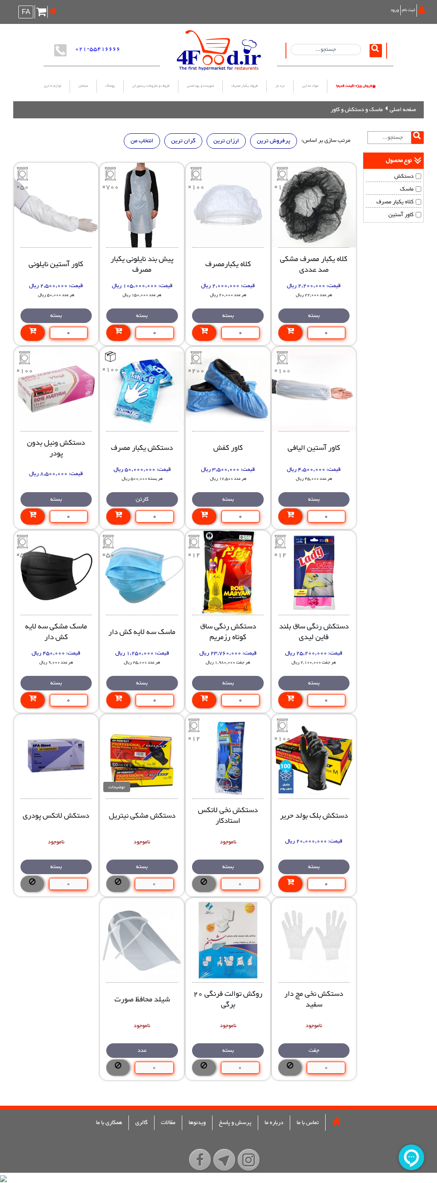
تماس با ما (308, 1122)
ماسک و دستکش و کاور (357, 109)
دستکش (404, 176)
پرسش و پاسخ (235, 1122)
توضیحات (116, 787)
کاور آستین (401, 215)
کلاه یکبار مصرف (395, 202)
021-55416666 (97, 49)
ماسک (407, 189)
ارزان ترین (226, 141)
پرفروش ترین (273, 141)
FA (26, 12)
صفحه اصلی (403, 109)
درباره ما (274, 1122)
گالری (141, 1122)
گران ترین (183, 141)
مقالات (168, 1122)
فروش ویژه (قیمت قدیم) (354, 86)
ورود (394, 10)
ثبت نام (408, 10)
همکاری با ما (109, 1122)
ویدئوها (197, 1122)
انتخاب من (142, 141)
